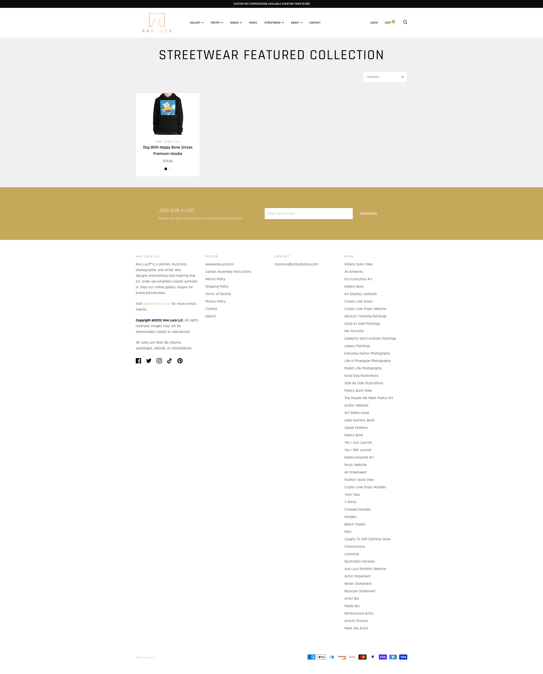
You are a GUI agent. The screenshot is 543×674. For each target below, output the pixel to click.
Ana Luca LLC (168, 142)
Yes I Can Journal (358, 442)
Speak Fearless (356, 427)
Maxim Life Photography (363, 368)
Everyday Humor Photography (367, 353)
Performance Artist (359, 613)
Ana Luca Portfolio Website (365, 568)
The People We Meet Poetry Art (368, 397)
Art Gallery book (356, 412)
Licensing (351, 554)
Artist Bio (351, 598)
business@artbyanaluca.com (296, 264)
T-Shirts (350, 502)
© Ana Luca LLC (144, 657)
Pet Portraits (354, 331)
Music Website (355, 464)
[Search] (405, 23)
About (295, 23)
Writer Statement (358, 583)
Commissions (354, 546)
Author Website (356, 405)
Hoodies (350, 516)
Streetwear (273, 23)
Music (253, 23)
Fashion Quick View (359, 479)
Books (234, 23)
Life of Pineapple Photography (367, 360)
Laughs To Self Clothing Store (367, 539)
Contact (314, 23)
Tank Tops (352, 494)
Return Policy (215, 279)
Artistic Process (356, 620)
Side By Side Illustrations (363, 383)
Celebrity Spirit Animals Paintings (370, 338)
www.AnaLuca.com (219, 264)
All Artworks (353, 271)
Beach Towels (354, 524)
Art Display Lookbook (360, 293)
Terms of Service (218, 293)
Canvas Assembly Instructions (228, 271)
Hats (347, 531)
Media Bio (352, 606)
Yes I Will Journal (357, 449)
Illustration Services (359, 561)
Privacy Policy (215, 301)
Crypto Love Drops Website (365, 308)
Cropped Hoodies (357, 509)
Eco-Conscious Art (358, 279)
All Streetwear (355, 472)
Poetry (215, 23)
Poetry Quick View (358, 390)
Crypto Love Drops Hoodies (365, 487)
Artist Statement (357, 576)
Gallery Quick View (358, 264)
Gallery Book (354, 286)
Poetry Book (353, 435)
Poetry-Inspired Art (359, 457)
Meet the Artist (356, 628)
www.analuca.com (157, 303)
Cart (389, 23)
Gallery (195, 23)
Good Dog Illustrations (361, 375)
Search (210, 316)
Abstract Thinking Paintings (365, 316)
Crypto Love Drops (358, 301)
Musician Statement (359, 591)
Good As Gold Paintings (362, 323)
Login (374, 23)
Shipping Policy (216, 286)
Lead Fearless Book (359, 420)
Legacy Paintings (357, 345)
